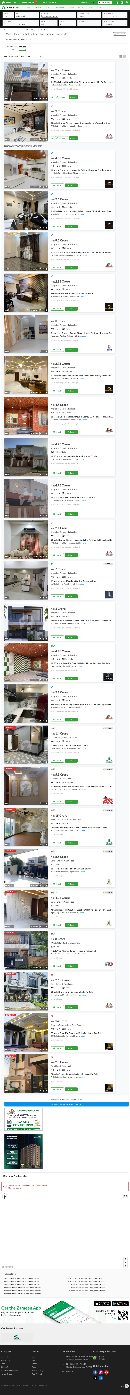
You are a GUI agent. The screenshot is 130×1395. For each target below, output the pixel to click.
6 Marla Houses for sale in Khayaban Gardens (86, 1278)
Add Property (37, 1374)
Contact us (5, 1360)
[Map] (40, 98)
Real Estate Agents (39, 1370)
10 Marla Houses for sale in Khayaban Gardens (86, 1284)
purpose (7, 13)
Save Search (121, 34)
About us (5, 1357)
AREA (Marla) (108, 13)
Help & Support (7, 1367)
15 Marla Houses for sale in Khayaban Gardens (22, 1294)
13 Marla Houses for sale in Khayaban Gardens (22, 1290)
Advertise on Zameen (9, 1370)
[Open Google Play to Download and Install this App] (120, 1305)
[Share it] (43, 98)
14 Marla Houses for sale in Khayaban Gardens (86, 1290)
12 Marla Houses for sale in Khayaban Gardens (86, 1287)
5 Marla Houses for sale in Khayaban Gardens (22, 1278)
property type (84, 13)
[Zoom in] (125, 1259)
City (17, 13)
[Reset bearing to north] (125, 1266)
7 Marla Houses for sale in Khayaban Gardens (22, 1281)
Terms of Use (6, 1374)
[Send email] (52, 97)
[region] (65, 1231)
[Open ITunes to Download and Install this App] (103, 1305)
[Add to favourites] (46, 98)
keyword (82, 21)
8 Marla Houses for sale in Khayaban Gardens (86, 1281)
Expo (34, 1367)
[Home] (3, 2)
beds (43, 21)
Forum (34, 1364)
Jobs (3, 1364)
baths (62, 21)
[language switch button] (116, 2)
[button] (8, 16)
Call (74, 97)
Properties (11, 2)
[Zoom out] (125, 1262)
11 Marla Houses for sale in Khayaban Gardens (22, 1287)
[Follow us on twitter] (96, 1380)
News (34, 1360)
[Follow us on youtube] (107, 1374)
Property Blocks (28, 2)
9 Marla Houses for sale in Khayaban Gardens (22, 1284)
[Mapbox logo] (7, 1267)
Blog (33, 1357)
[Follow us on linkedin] (101, 1380)
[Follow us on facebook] (96, 1374)
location (44, 13)
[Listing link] (59, 81)
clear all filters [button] (26, 39)
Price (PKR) (7, 21)
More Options (108, 21)
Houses (22, 47)
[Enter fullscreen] (125, 1196)
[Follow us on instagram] (101, 1374)
